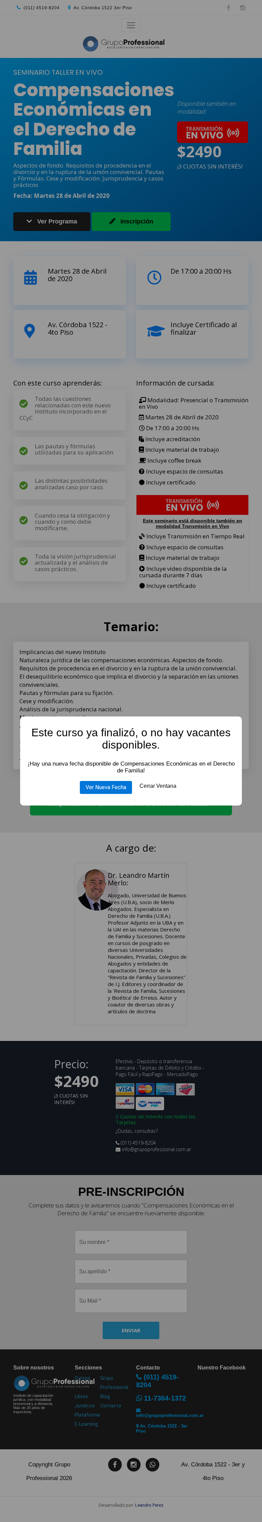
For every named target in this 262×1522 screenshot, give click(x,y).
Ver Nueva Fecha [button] (106, 787)
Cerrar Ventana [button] (158, 786)
